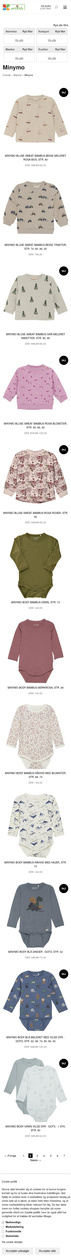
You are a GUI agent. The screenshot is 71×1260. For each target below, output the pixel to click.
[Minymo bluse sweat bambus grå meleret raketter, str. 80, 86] (35, 297)
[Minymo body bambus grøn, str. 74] (35, 565)
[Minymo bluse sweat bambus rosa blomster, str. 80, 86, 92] (35, 386)
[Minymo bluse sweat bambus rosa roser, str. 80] (35, 476)
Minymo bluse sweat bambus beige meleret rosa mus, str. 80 (35, 157)
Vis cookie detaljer (12, 1242)
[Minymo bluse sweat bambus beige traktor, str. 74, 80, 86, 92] (35, 208)
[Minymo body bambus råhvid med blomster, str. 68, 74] (35, 736)
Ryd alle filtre (60, 25)
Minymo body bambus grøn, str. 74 (35, 602)
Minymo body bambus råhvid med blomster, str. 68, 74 (35, 775)
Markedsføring (15, 1227)
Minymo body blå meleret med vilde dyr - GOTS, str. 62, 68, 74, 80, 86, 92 (35, 1039)
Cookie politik (32, 1212)
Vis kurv (46, 6)
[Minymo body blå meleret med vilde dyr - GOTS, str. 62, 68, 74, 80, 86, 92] (35, 1000)
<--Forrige (10, 1155)
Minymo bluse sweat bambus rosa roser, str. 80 (35, 515)
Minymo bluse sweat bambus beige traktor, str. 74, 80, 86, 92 (36, 246)
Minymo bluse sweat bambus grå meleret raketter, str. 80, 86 (35, 336)
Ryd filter (27, 31)
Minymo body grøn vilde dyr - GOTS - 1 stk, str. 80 (35, 1128)
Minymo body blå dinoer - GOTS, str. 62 (35, 952)
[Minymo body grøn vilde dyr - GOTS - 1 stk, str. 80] (35, 1089)
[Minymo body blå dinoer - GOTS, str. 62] (35, 915)
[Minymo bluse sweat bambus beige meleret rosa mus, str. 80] (35, 118)
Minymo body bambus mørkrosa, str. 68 (36, 687)
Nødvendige (13, 1222)
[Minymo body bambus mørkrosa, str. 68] (35, 650)
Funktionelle (13, 1231)
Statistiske (12, 1236)
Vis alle (19, 40)
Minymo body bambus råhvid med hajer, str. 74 (35, 864)
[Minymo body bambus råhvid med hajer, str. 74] (35, 825)
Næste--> (35, 1160)
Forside (7, 75)
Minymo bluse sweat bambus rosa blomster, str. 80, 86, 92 (35, 425)
